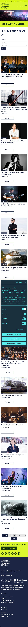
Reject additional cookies (14, 343)
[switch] (24, 314)
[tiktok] (15, 553)
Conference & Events (7, 600)
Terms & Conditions (7, 614)
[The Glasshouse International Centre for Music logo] (5, 6)
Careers (3, 612)
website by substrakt (7, 575)
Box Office (4, 594)
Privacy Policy (5, 616)
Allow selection (14, 339)
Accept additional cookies (14, 334)
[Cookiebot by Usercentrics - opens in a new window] (16, 282)
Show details (19, 329)
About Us (4, 607)
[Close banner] (25, 282)
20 (25, 535)
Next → (14, 538)
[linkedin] (12, 553)
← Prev (5, 535)
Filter (3, 49)
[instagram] (6, 553)
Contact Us (4, 610)
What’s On (20, 7)
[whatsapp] (19, 553)
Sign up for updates (9, 548)
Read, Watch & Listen (9, 11)
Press (3, 598)
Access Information (7, 596)
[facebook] (2, 553)
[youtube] (9, 553)
